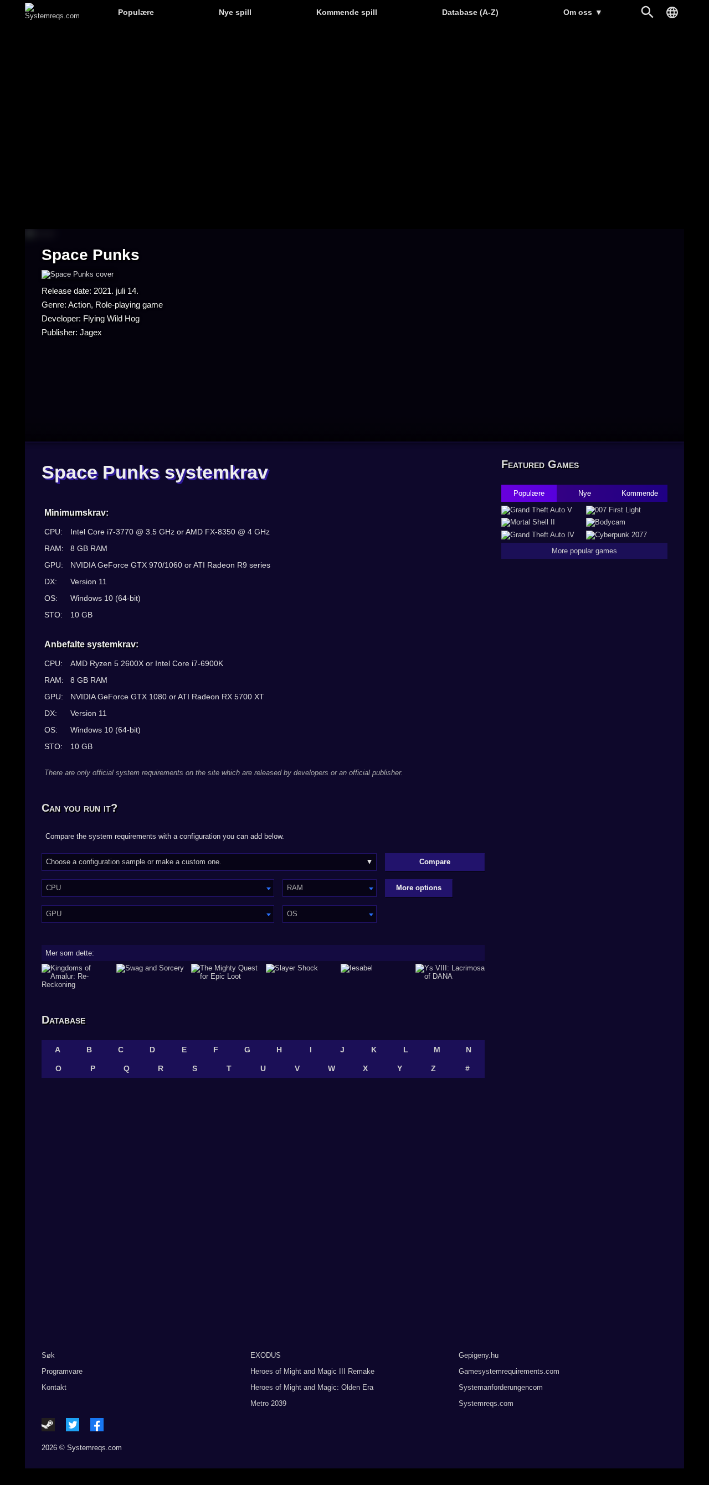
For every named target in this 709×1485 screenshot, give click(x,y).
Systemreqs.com (486, 1403)
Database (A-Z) (470, 12)
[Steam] (48, 1424)
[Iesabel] (375, 976)
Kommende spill (346, 12)
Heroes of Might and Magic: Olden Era (311, 1387)
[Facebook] (97, 1424)
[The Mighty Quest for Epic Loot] (225, 976)
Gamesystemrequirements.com (509, 1371)
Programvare (62, 1371)
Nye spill (235, 12)
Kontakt (54, 1387)
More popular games (584, 551)
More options (418, 888)
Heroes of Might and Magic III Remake (312, 1371)
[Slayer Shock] (300, 976)
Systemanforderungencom (501, 1387)
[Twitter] (72, 1424)
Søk (48, 1355)
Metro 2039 (268, 1403)
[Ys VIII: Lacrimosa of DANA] (450, 976)
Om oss (583, 12)
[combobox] (158, 888)
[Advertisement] (354, 127)
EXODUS (265, 1355)
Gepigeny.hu (479, 1355)
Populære (136, 12)
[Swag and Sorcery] (151, 976)
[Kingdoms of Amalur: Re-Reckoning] (76, 976)
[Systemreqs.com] (52, 16)
